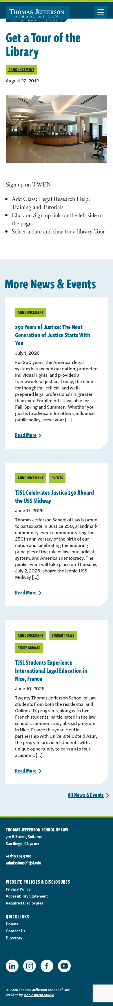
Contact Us (15, 931)
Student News (63, 635)
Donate (12, 924)
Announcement (21, 69)
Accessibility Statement (27, 896)
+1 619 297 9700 (19, 855)
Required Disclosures (24, 903)
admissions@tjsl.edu (23, 862)
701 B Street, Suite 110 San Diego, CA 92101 (24, 840)
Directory (14, 937)
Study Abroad (29, 648)
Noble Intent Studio (39, 994)
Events (57, 478)
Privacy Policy (18, 889)
